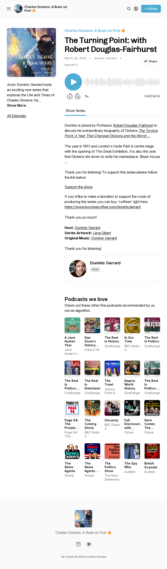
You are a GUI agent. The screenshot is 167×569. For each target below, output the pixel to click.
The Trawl (109, 382)
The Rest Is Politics (151, 339)
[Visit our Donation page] (89, 544)
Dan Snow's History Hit (90, 343)
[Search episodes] (129, 8)
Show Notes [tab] (75, 110)
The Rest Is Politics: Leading (151, 386)
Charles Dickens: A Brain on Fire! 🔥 (45, 9)
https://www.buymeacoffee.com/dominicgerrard (102, 207)
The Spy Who (130, 465)
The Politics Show (110, 467)
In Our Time (129, 339)
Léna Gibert (102, 233)
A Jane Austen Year (70, 341)
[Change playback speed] (86, 96)
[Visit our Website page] (78, 544)
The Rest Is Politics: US (71, 386)
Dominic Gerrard (87, 228)
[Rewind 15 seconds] (70, 96)
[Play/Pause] (73, 82)
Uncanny (111, 420)
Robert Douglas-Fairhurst (133, 125)
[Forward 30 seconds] (78, 96)
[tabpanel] (112, 189)
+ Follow (151, 8)
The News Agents (70, 467)
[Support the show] (136, 8)
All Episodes (16, 116)
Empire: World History (130, 384)
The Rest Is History (112, 339)
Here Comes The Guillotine (151, 425)
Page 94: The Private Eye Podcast (71, 427)
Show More (16, 105)
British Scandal (150, 465)
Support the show (79, 187)
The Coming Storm (90, 424)
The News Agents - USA (91, 469)
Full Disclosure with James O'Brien (132, 427)
